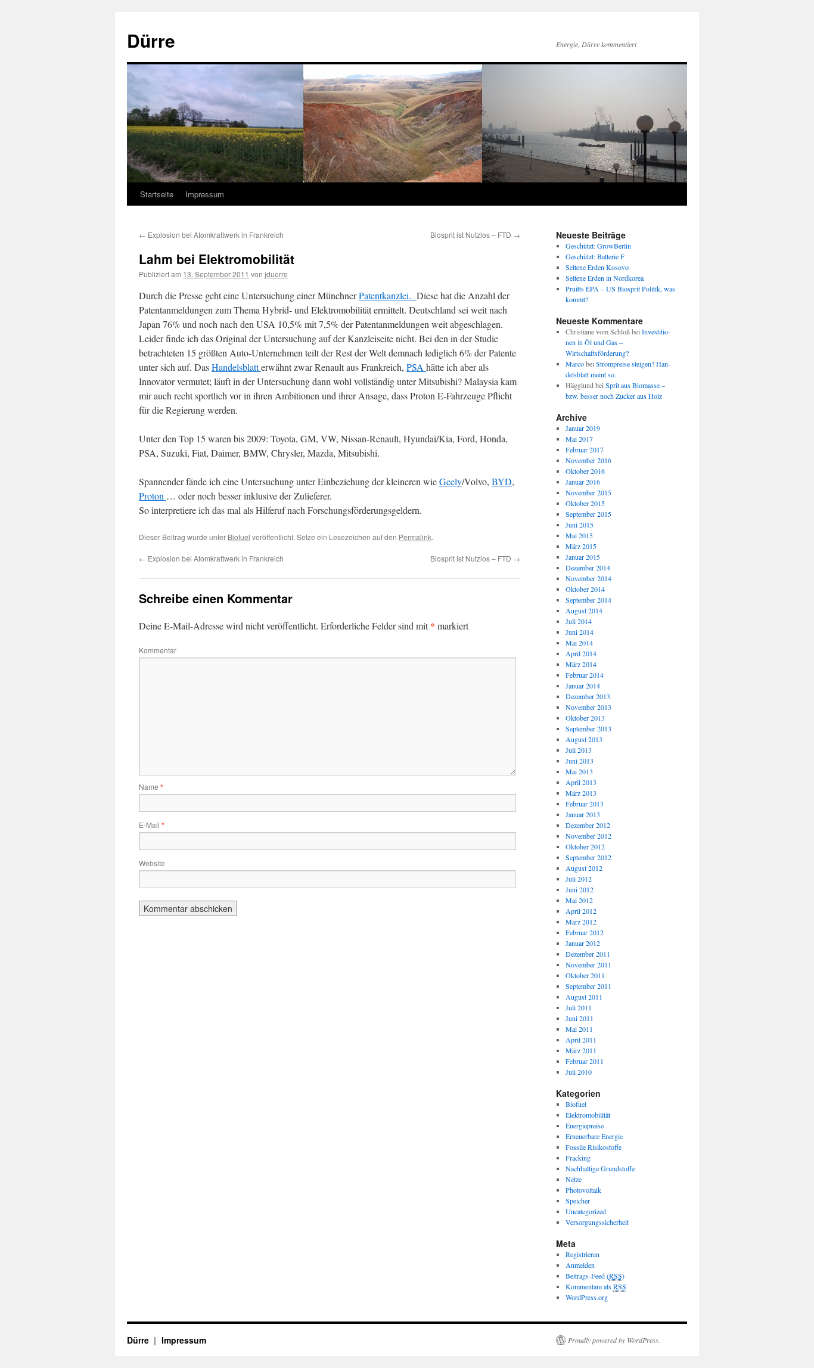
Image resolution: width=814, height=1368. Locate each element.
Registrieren (582, 1254)
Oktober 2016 (585, 471)
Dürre (151, 40)
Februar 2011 (585, 1061)
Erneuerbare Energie (594, 1136)
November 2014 (588, 578)
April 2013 (581, 782)
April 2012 (581, 911)
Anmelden (580, 1265)
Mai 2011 (579, 1029)
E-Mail (151, 825)
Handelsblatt (236, 367)
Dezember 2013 (588, 696)
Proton (152, 495)
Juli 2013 (579, 750)
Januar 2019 (583, 428)
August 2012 (584, 868)
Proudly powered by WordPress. (614, 1340)
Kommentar (157, 650)
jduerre (276, 274)
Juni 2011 (580, 1018)
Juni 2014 (580, 632)
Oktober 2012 (585, 846)
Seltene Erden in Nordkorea (605, 278)
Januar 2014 (583, 685)
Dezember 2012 (588, 825)
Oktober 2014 (585, 589)
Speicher (578, 1200)
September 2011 (588, 986)
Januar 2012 (583, 943)
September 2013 (588, 728)
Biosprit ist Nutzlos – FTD (475, 234)
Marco (575, 363)
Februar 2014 (585, 675)
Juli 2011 (579, 1007)
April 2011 (581, 1039)
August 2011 (584, 996)
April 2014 (581, 653)
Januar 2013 (583, 814)
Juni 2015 (580, 524)
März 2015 (581, 546)
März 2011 (581, 1050)
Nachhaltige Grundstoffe (600, 1168)
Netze (574, 1179)
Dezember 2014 (588, 567)
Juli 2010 (579, 1072)
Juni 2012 (580, 889)
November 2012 (588, 835)
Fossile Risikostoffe (594, 1147)
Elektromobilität (588, 1114)
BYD (502, 481)
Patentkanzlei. (388, 295)
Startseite (156, 194)
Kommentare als (596, 1286)
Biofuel (239, 537)
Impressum (204, 194)
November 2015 (588, 492)
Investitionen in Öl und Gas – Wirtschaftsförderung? (618, 342)
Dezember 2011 (588, 953)
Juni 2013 (580, 760)
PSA (416, 367)
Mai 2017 (579, 438)
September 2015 (588, 514)
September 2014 (588, 599)
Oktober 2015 (585, 503)
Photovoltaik (583, 1190)
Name (151, 786)
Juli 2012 (579, 878)
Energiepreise (585, 1125)
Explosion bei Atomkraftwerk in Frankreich (211, 234)
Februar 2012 (585, 932)
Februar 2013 (585, 803)
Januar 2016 (583, 481)
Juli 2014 (579, 621)
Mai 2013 (579, 771)
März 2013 (581, 793)
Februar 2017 (585, 449)
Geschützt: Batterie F (595, 256)
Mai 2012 (579, 900)
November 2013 (588, 707)
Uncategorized (586, 1211)
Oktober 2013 (585, 717)
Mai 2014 (579, 642)
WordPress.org (587, 1297)
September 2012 (588, 857)
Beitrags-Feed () (595, 1275)
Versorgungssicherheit (597, 1222)
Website (152, 863)
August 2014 (584, 610)
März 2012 (581, 921)
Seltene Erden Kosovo (597, 267)
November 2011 (588, 964)
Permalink (415, 537)
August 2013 (584, 739)
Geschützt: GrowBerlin (598, 245)
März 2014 (581, 664)
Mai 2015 (579, 535)
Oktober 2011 (585, 975)
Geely (450, 481)
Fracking (578, 1157)
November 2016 (588, 460)
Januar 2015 (583, 557)
